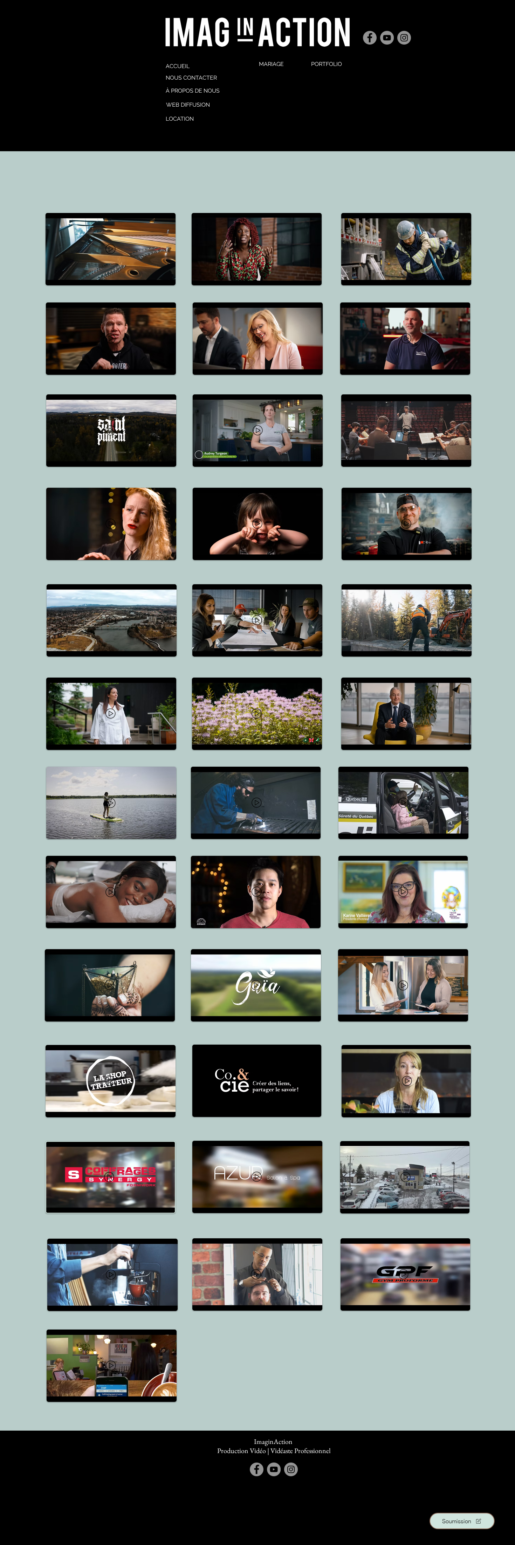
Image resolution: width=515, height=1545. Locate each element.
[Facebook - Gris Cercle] (370, 38)
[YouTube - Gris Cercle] (387, 38)
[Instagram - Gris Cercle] (404, 38)
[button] (326, 64)
